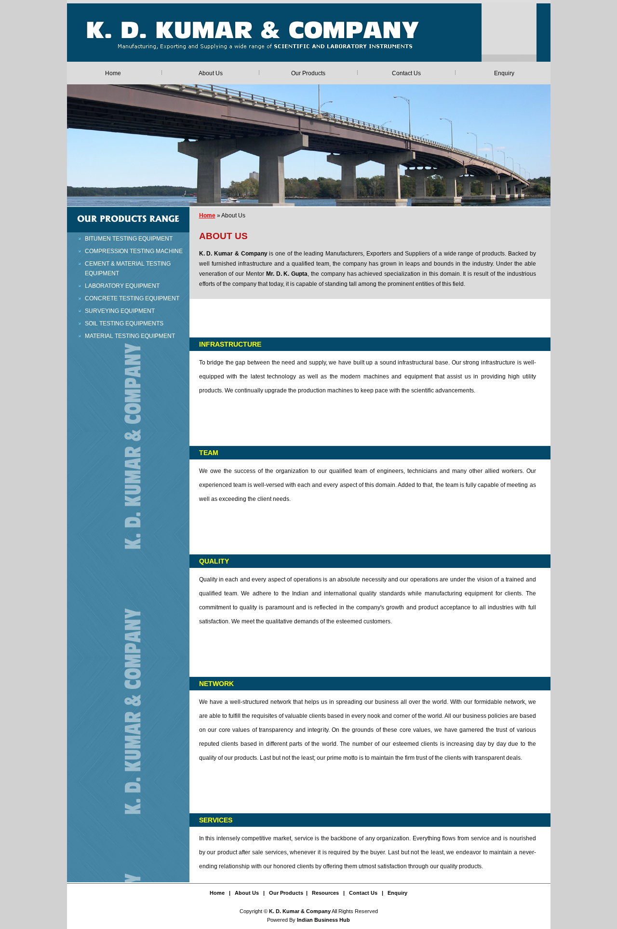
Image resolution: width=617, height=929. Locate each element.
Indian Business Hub (323, 920)
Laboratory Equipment (122, 286)
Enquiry (504, 73)
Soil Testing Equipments (124, 323)
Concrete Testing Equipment (132, 298)
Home (113, 73)
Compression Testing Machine (134, 251)
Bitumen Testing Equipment (129, 238)
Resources (325, 893)
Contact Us (406, 73)
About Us (211, 73)
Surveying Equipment (120, 311)
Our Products (308, 73)
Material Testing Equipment (130, 336)
